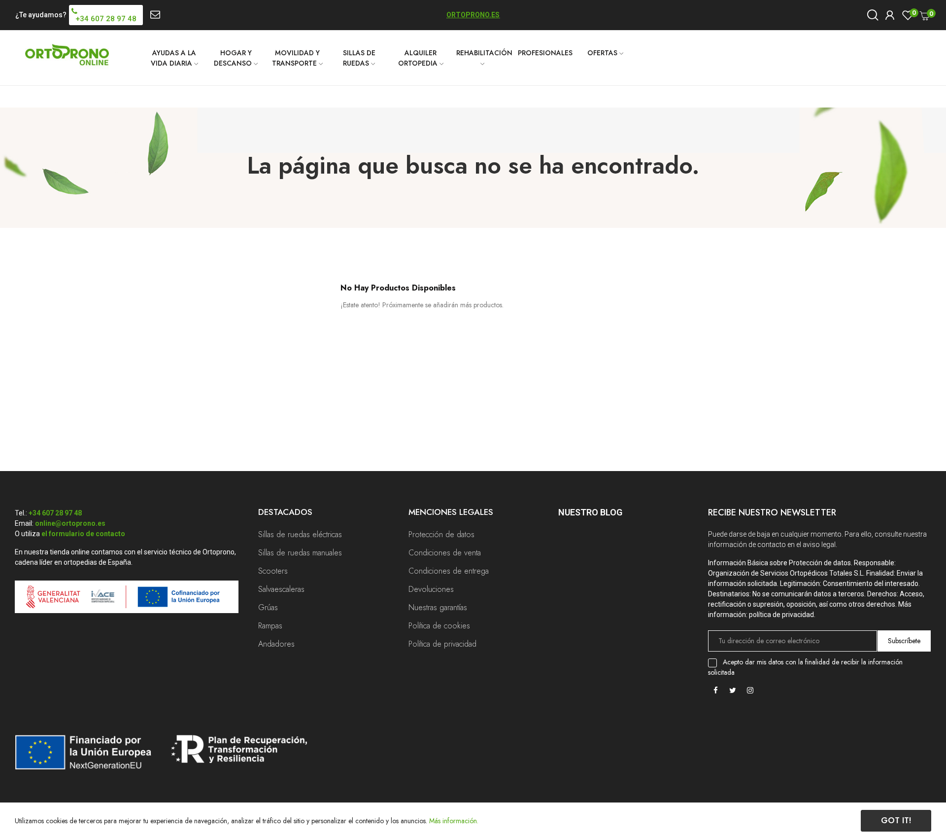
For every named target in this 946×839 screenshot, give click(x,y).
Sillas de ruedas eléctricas (300, 534)
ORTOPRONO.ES (473, 15)
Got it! (896, 820)
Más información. (453, 821)
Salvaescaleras (281, 589)
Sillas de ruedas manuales (300, 552)
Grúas (268, 607)
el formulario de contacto (83, 534)
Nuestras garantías (437, 607)
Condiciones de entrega (448, 571)
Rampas (270, 625)
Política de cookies (439, 625)
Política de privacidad (442, 644)
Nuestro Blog (590, 512)
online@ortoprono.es (70, 523)
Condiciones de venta (444, 552)
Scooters (273, 571)
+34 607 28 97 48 (55, 513)
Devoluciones (431, 589)
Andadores (276, 644)
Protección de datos (441, 534)
